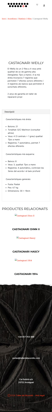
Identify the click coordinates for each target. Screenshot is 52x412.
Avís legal (40, 395)
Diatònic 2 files (25, 18)
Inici (4, 18)
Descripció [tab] (9, 111)
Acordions (12, 18)
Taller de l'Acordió (24, 395)
